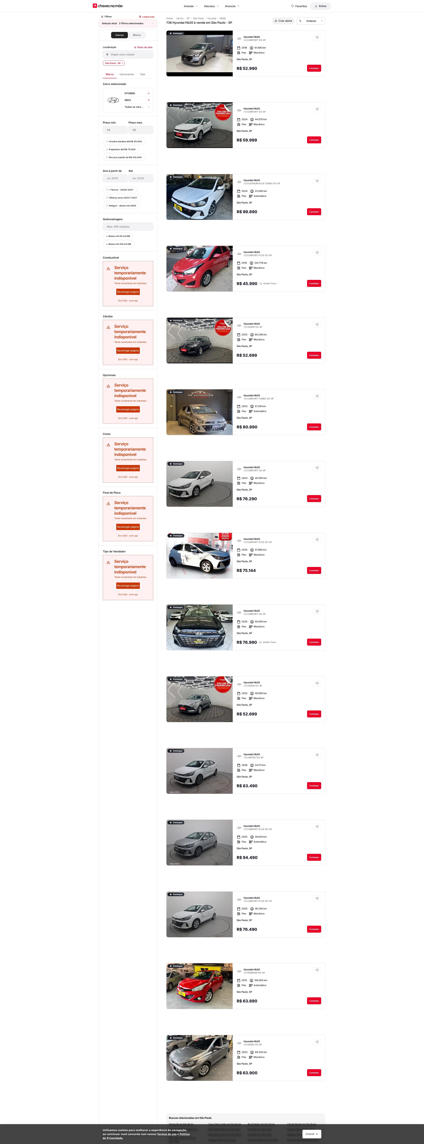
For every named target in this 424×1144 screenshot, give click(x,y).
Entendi (310, 1134)
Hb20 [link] (223, 18)
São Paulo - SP (113, 63)
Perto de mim (144, 47)
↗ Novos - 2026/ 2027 (121, 189)
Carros (119, 35)
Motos (137, 35)
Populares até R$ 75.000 (122, 149)
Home (169, 18)
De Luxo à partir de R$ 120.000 (125, 157)
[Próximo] (227, 71)
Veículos (209, 6)
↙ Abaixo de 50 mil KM (118, 236)
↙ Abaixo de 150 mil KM (118, 244)
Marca (110, 74)
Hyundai (211, 18)
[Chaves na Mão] (108, 6)
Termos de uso (167, 1134)
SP (188, 18)
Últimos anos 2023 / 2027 (123, 197)
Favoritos (301, 6)
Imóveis (189, 6)
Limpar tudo (148, 16)
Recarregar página (128, 291)
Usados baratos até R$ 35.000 (125, 141)
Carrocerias (127, 74)
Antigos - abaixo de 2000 (122, 205)
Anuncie (230, 6)
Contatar (314, 68)
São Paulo (198, 18)
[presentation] (115, 130)
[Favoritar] (317, 38)
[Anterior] (221, 71)
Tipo (142, 74)
